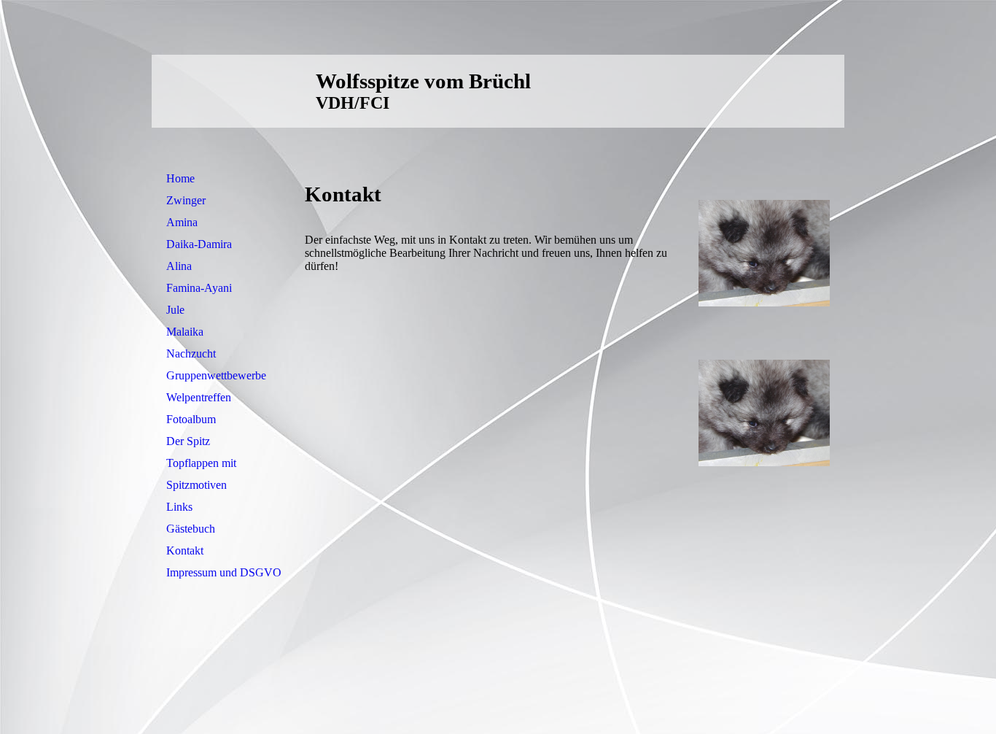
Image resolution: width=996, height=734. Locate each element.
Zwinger (186, 200)
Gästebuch (190, 528)
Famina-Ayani (199, 288)
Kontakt (184, 550)
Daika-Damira (199, 244)
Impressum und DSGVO (223, 572)
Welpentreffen (198, 397)
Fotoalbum (191, 419)
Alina (179, 266)
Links (179, 507)
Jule (175, 310)
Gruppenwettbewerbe (216, 375)
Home (180, 178)
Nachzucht (191, 353)
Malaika (184, 331)
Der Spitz (188, 441)
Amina (182, 222)
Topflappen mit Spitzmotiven (201, 474)
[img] (764, 91)
